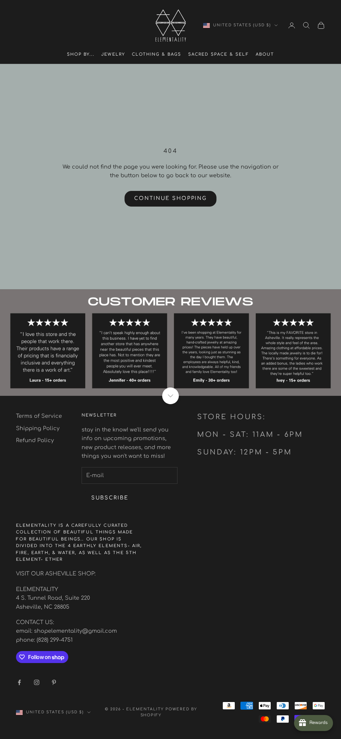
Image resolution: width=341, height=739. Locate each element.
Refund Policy (35, 440)
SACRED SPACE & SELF (218, 54)
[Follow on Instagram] (36, 682)
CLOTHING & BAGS (156, 54)
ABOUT (265, 54)
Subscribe (109, 498)
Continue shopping (170, 198)
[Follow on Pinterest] (54, 682)
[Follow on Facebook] (19, 682)
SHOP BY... (81, 54)
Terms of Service (39, 416)
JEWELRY (113, 54)
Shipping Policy (38, 428)
